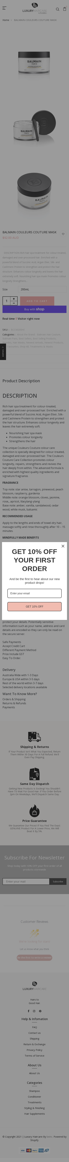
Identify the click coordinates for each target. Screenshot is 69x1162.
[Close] (63, 546)
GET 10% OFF (34, 606)
